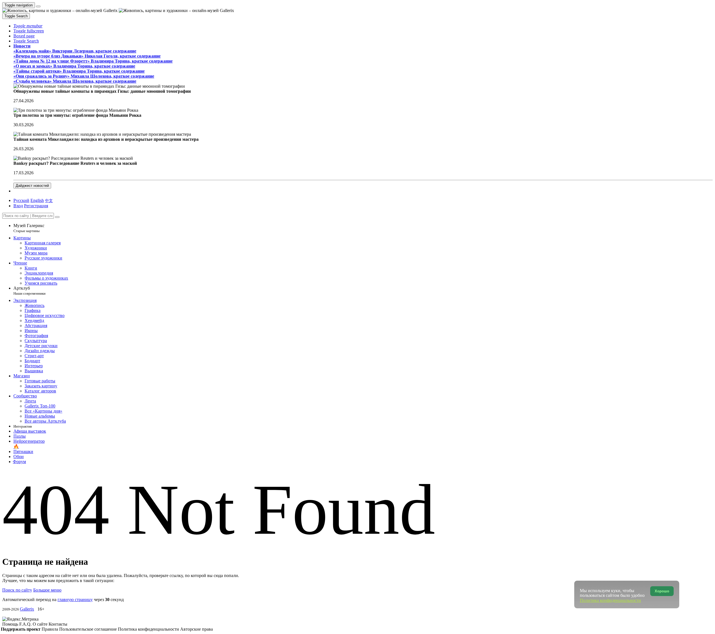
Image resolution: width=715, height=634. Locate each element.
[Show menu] (38, 6)
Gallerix (27, 609)
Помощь (10, 624)
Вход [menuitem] (18, 205)
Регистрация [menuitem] (36, 205)
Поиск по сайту (17, 590)
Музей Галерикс (28, 228)
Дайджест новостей (32, 185)
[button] (27, 25)
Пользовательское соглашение (88, 629)
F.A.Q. (26, 624)
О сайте (41, 624)
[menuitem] (49, 200)
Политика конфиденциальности (149, 629)
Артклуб (29, 290)
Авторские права (196, 629)
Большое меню (47, 590)
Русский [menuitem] (21, 200)
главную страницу (75, 599)
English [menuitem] (37, 200)
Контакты (58, 624)
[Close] (57, 217)
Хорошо (662, 591)
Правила (50, 629)
